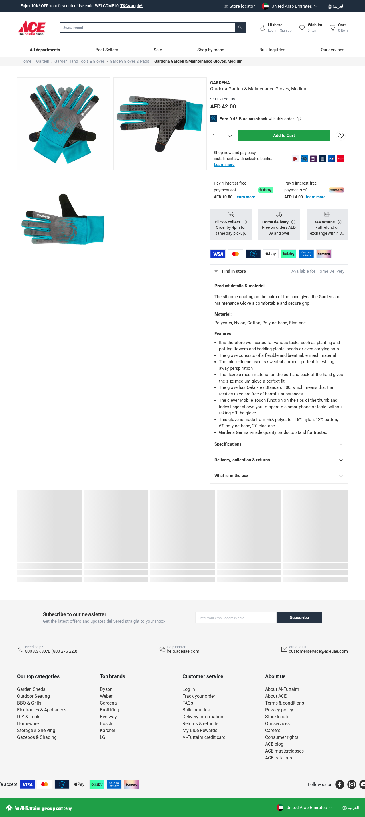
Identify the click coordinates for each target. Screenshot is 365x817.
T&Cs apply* (131, 5)
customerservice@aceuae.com (318, 651)
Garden (42, 61)
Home (26, 61)
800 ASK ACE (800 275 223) (51, 651)
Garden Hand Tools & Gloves (79, 61)
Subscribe (299, 617)
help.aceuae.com (183, 651)
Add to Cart (284, 135)
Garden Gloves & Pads (129, 61)
